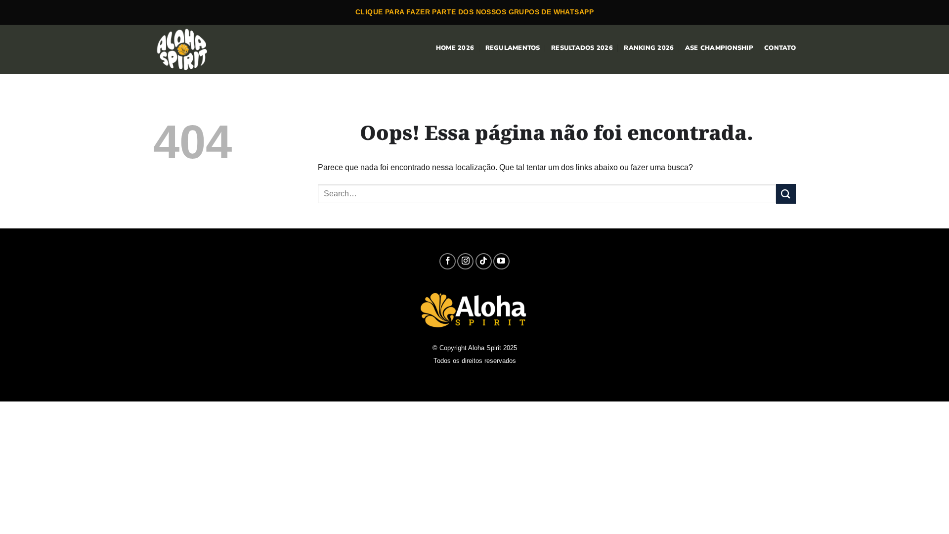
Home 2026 (455, 48)
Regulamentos (512, 48)
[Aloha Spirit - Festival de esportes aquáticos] (189, 49)
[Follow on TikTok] (483, 261)
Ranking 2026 (649, 48)
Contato (780, 48)
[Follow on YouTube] (501, 261)
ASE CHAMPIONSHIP (719, 48)
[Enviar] (786, 193)
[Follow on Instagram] (465, 261)
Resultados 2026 (582, 48)
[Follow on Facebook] (447, 261)
